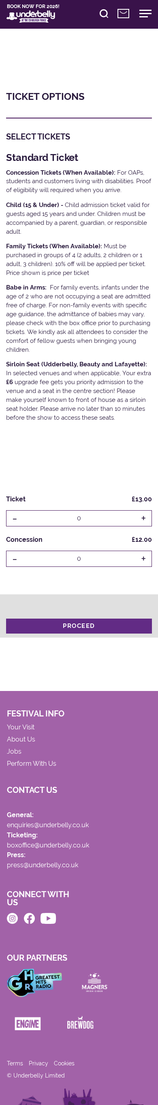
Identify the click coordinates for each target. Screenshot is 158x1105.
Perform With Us (31, 764)
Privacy (38, 1063)
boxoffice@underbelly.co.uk (48, 845)
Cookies (64, 1063)
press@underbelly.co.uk (42, 865)
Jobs (14, 751)
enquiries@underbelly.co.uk (48, 825)
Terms (15, 1063)
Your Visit (20, 727)
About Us (21, 739)
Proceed (79, 626)
